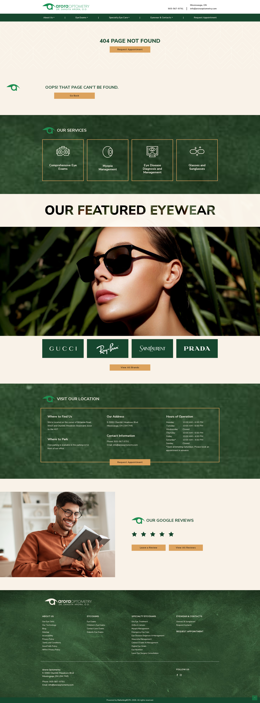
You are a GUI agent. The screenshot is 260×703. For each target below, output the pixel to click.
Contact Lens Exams (95, 628)
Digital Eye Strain (139, 646)
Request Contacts (184, 625)
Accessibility (47, 635)
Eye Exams (81, 17)
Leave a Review (148, 547)
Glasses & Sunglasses (185, 621)
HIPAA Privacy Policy (51, 649)
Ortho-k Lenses (138, 625)
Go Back (74, 95)
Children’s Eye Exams (96, 625)
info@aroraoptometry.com (203, 8)
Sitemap (45, 632)
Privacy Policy (48, 639)
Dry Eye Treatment (140, 621)
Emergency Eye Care (140, 632)
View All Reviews (186, 547)
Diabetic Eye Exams (95, 632)
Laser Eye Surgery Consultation (145, 653)
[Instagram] (181, 675)
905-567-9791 (175, 8)
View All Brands (130, 367)
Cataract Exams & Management (145, 642)
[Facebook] (177, 675)
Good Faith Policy (49, 646)
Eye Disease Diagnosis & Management (148, 635)
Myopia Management (140, 628)
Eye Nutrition (137, 649)
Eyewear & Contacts (160, 17)
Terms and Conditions (51, 642)
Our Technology (49, 625)
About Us (48, 17)
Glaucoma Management (142, 639)
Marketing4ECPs (124, 700)
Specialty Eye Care (118, 17)
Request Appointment (205, 17)
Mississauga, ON (198, 5)
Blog (44, 628)
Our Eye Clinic (48, 621)
